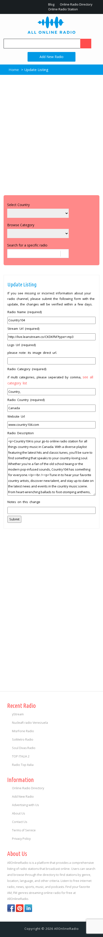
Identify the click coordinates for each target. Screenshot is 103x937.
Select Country (18, 204)
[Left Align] (85, 43)
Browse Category (20, 225)
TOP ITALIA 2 (20, 756)
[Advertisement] (51, 134)
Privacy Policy (21, 839)
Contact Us (19, 822)
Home (13, 69)
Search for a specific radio (27, 245)
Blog (50, 4)
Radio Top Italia (23, 765)
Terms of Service (24, 830)
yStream (18, 714)
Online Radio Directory (75, 4)
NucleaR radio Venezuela (30, 723)
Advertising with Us (25, 805)
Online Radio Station (62, 9)
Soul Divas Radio (23, 748)
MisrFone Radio (23, 731)
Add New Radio (51, 56)
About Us (18, 813)
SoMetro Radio (22, 739)
